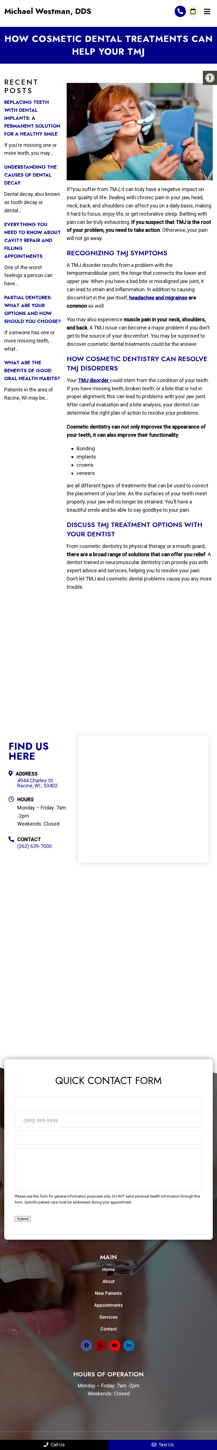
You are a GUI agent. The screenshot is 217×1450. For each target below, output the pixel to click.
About (109, 1281)
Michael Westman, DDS (47, 11)
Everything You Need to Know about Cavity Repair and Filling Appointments (32, 240)
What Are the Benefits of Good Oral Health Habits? (32, 370)
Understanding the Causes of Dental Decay (30, 175)
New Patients (108, 1293)
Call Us (57, 1444)
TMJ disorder (94, 380)
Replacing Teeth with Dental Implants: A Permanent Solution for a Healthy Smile (32, 118)
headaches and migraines (158, 298)
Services (108, 1317)
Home (108, 1269)
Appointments (108, 1305)
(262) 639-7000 (180, 11)
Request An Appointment (193, 11)
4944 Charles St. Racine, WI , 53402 (37, 783)
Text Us (166, 1444)
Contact (108, 1329)
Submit (23, 1219)
